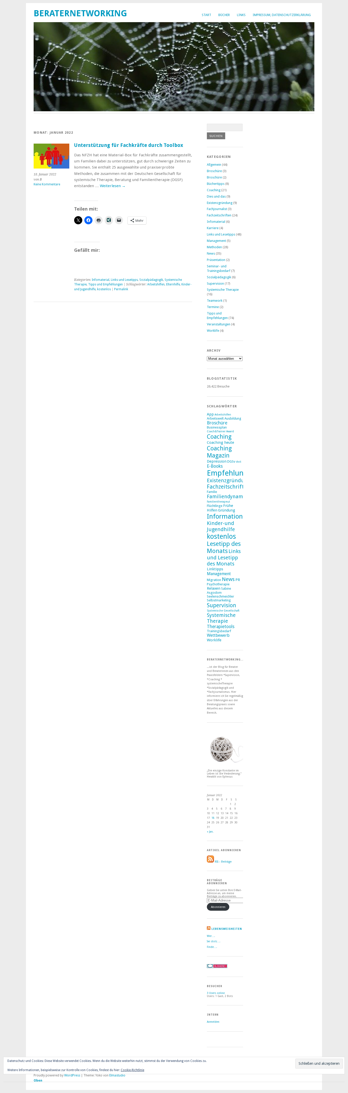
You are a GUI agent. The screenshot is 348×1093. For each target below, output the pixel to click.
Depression (216, 461)
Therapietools (220, 626)
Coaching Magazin (219, 452)
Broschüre (214, 171)
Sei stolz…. (213, 941)
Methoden (214, 247)
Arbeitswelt (215, 418)
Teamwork (214, 300)
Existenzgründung (219, 203)
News (211, 253)
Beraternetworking (80, 13)
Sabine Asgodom (219, 590)
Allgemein (214, 165)
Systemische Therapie (223, 290)
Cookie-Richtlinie (132, 1070)
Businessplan (217, 427)
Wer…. (211, 935)
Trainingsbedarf (219, 631)
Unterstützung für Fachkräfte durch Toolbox (128, 145)
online (216, 992)
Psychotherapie (218, 584)
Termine (213, 307)
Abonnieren (218, 906)
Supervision (215, 283)
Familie (212, 492)
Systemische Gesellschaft (223, 610)
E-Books (215, 466)
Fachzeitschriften (219, 215)
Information (225, 516)
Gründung (226, 510)
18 (213, 817)
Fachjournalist (217, 209)
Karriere (213, 228)
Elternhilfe (173, 284)
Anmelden (213, 1021)
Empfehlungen (231, 473)
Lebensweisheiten (226, 928)
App (210, 414)
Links (241, 15)
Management (216, 241)
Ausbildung (232, 418)
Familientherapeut (218, 501)
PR (237, 579)
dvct (238, 461)
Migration (214, 580)
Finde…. (212, 946)
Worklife (213, 331)
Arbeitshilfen (156, 284)
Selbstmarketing (219, 600)
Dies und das (216, 196)
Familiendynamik (227, 497)
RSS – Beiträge (223, 861)
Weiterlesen (113, 186)
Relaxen (213, 588)
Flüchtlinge (214, 506)
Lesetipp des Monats (224, 547)
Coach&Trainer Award (220, 431)
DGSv (231, 461)
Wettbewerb (218, 635)
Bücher (224, 15)
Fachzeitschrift (225, 486)
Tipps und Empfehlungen (105, 284)
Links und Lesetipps (124, 280)
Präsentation (216, 260)
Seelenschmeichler (220, 596)
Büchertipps (215, 184)
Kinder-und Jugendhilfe (221, 526)
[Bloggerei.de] (217, 967)
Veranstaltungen (218, 324)
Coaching (213, 190)
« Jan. (210, 831)
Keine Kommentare (47, 184)
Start (206, 15)
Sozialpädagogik (151, 280)
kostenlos (104, 289)
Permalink (121, 289)
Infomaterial (100, 280)
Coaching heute (220, 442)
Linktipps (215, 569)
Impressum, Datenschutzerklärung (282, 15)
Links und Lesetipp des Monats (224, 557)
